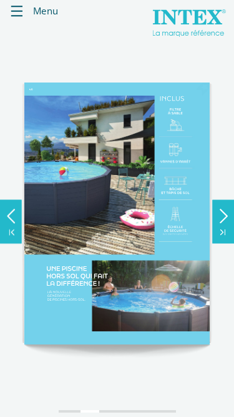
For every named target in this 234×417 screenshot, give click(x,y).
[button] (11, 212)
